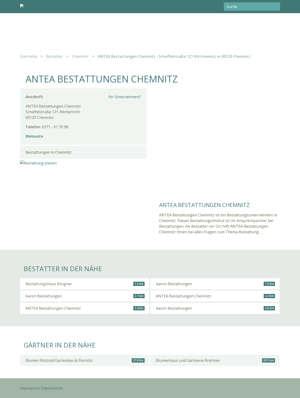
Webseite (34, 136)
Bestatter (54, 56)
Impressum (30, 388)
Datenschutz (52, 388)
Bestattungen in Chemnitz (49, 152)
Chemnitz (80, 56)
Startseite (28, 56)
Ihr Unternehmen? (124, 96)
